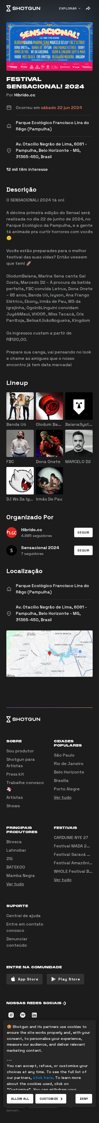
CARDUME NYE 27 (71, 837)
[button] (83, 532)
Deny (84, 1099)
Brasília (61, 780)
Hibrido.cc (24, 95)
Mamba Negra (20, 875)
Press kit (15, 774)
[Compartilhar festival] (88, 8)
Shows (13, 806)
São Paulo (64, 755)
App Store (28, 979)
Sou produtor (20, 751)
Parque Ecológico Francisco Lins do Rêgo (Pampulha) (52, 589)
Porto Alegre (67, 789)
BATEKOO (15, 867)
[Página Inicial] (23, 8)
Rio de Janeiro (68, 763)
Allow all (20, 1099)
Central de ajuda (23, 915)
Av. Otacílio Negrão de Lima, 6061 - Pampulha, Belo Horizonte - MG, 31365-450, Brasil (51, 613)
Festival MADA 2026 (74, 846)
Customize (49, 1099)
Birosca (14, 841)
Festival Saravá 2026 (76, 854)
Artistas (14, 797)
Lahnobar (16, 850)
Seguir (83, 532)
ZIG (9, 858)
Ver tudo (63, 797)
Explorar (68, 8)
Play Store (69, 979)
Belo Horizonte (69, 772)
